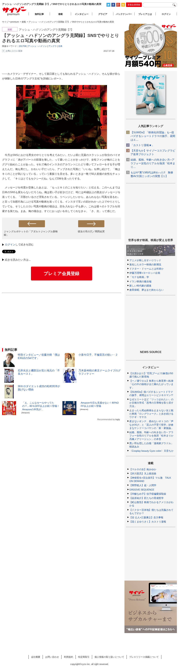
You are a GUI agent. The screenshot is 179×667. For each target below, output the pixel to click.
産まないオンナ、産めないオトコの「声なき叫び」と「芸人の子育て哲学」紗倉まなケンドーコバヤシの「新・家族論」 (151, 424)
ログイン (10, 244)
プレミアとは (145, 14)
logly (117, 419)
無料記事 (39, 14)
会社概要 (35, 657)
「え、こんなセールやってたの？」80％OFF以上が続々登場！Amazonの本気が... (40, 406)
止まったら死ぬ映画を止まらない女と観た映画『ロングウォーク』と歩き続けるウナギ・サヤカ (151, 413)
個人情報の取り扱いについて (109, 657)
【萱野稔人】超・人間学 (142, 485)
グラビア (102, 14)
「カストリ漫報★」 (142, 145)
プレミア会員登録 (61, 273)
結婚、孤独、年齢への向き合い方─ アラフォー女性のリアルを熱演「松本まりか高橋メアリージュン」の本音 (151, 435)
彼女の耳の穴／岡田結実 (91, 231)
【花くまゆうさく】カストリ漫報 (147, 521)
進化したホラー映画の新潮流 (145, 264)
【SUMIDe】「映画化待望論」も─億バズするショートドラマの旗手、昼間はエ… (153, 136)
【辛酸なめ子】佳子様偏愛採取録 (147, 493)
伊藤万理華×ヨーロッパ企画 (144, 272)
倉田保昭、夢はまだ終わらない (146, 289)
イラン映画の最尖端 (140, 281)
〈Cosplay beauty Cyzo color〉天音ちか (151, 450)
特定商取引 (84, 657)
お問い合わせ (52, 657)
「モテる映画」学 (139, 277)
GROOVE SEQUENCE (141, 489)
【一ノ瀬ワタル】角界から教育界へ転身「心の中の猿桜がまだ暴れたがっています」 (151, 384)
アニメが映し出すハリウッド (145, 260)
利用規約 (68, 657)
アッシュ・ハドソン (37, 46)
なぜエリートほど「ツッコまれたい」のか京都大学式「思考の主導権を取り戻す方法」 (151, 402)
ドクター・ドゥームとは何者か (146, 268)
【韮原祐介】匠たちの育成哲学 (146, 498)
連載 (60, 14)
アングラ (52, 46)
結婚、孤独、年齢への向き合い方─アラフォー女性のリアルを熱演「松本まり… (153, 163)
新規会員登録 (134, 4)
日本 (60, 46)
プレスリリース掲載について (144, 657)
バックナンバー (124, 14)
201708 (22, 46)
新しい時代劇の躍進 (140, 285)
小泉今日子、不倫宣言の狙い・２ (98, 354)
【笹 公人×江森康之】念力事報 (146, 517)
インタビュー (81, 14)
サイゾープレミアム (14, 11)
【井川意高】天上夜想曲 (142, 473)
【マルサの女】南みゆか (142, 469)
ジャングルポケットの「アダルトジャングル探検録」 (31, 233)
